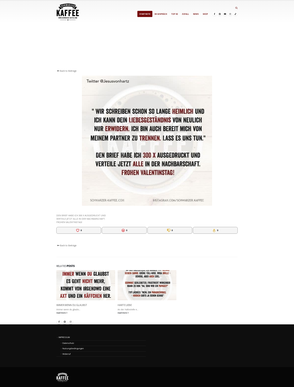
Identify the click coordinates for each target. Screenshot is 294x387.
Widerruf (66, 354)
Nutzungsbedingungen (73, 348)
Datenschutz (68, 343)
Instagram (70, 321)
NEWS (196, 14)
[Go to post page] (85, 285)
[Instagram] (230, 14)
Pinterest (64, 321)
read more (61, 312)
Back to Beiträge (68, 70)
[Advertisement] (147, 46)
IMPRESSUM (64, 337)
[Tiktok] (235, 14)
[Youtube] (225, 14)
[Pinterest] (220, 14)
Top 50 (174, 14)
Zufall (185, 14)
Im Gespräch (161, 14)
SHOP (205, 14)
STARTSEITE (144, 14)
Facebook (59, 321)
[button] (236, 8)
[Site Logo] (67, 12)
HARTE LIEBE (125, 305)
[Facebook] (214, 14)
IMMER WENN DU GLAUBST (71, 305)
